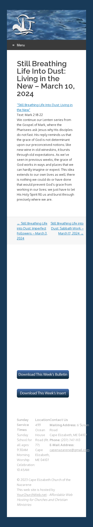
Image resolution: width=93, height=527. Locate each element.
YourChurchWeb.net (32, 495)
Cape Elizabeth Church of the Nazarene (24, 25)
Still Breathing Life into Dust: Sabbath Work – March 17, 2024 (67, 228)
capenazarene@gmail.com (69, 450)
